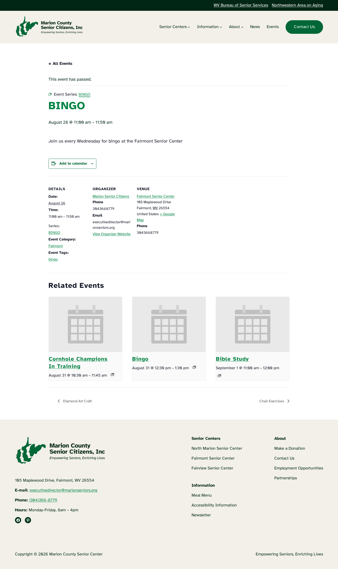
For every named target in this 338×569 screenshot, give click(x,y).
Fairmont (56, 246)
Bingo (140, 359)
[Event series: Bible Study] (219, 375)
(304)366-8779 (43, 500)
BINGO (54, 233)
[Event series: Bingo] (194, 367)
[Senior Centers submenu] (189, 27)
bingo (53, 259)
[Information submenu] (221, 27)
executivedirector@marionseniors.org (63, 490)
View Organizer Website (112, 234)
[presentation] (85, 324)
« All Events (60, 64)
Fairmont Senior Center (156, 196)
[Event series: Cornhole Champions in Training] (112, 374)
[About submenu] (242, 27)
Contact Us (304, 27)
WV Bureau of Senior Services (241, 5)
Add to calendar (73, 164)
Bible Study (232, 359)
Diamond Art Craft (77, 401)
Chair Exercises (272, 401)
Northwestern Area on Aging (297, 5)
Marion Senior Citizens (111, 196)
